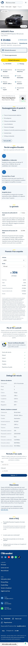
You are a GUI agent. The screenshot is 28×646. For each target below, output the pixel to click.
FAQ (3, 631)
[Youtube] (9, 557)
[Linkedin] (5, 557)
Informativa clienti (6, 579)
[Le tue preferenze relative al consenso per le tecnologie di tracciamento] (25, 643)
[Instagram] (12, 557)
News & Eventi (4, 570)
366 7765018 (7, 609)
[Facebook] (2, 557)
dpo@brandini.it (21, 626)
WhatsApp (21, 64)
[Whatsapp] (16, 557)
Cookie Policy (4, 585)
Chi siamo (3, 564)
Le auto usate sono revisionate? (11, 535)
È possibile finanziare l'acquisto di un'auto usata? (14, 522)
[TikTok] (19, 557)
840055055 (7, 618)
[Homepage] (2, 2)
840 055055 (8, 64)
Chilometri (3, 468)
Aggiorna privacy (5, 591)
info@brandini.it (8, 598)
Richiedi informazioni (14, 60)
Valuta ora (13, 475)
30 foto (23, 26)
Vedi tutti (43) (7, 140)
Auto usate (8, 7)
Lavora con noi (5, 567)
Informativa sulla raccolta (9, 644)
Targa (2, 462)
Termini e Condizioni (6, 588)
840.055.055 (4, 510)
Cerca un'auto (11, 2)
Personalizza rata (23, 43)
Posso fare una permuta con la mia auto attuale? (13, 539)
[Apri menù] (25, 2)
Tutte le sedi (18, 618)
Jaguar (14, 7)
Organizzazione (8, 622)
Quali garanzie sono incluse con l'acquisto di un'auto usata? (14, 544)
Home (2, 7)
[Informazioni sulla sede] (14, 96)
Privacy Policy (4, 582)
